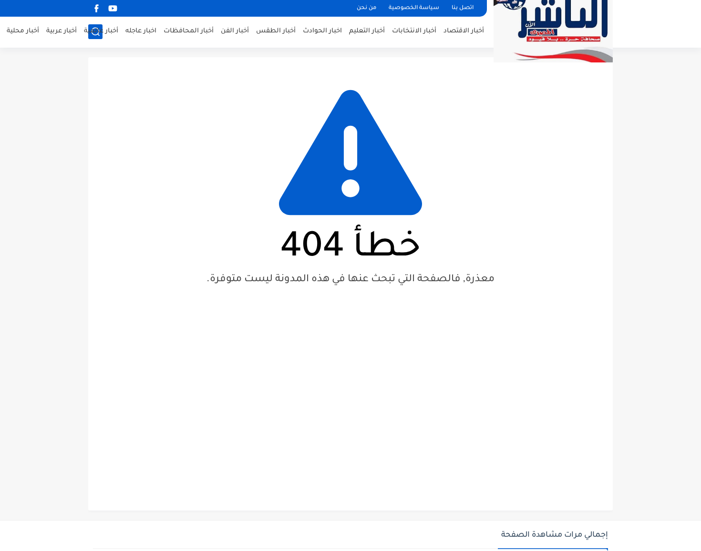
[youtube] (112, 8)
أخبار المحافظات (189, 31)
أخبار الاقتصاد (463, 31)
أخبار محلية (23, 31)
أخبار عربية (61, 31)
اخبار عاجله (140, 31)
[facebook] (96, 8)
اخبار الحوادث (322, 31)
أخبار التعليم (367, 31)
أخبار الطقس (276, 31)
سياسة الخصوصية (414, 8)
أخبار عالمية (101, 31)
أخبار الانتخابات (414, 31)
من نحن (366, 8)
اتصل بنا (463, 8)
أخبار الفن (235, 31)
